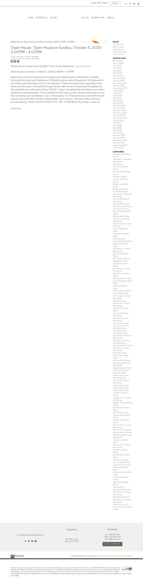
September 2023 (120, 145)
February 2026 (119, 78)
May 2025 (117, 98)
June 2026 (117, 68)
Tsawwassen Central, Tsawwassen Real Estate (122, 467)
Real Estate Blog (119, 52)
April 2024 (117, 130)
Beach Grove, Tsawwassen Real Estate (120, 166)
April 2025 (117, 101)
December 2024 (120, 110)
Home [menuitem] (30, 18)
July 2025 (117, 93)
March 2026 (118, 76)
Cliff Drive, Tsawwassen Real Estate (120, 229)
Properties (41, 18)
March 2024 (118, 133)
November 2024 (120, 113)
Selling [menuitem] (85, 18)
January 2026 (119, 81)
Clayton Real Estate (121, 216)
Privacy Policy (102, 556)
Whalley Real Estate (121, 497)
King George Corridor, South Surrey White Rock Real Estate (122, 370)
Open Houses (118, 49)
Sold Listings (118, 54)
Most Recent (118, 61)
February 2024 (119, 135)
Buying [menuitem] (53, 18)
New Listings (118, 47)
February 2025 (119, 105)
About (110, 18)
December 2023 (120, 140)
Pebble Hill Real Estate (122, 435)
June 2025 (117, 96)
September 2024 (120, 118)
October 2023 (119, 143)
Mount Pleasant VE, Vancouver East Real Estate (121, 415)
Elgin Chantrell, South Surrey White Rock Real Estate (122, 281)
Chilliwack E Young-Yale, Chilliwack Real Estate (121, 211)
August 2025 (118, 91)
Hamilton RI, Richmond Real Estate (28, 58)
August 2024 (118, 120)
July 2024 (117, 123)
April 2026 (117, 73)
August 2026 (118, 63)
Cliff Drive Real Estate (122, 224)
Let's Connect (112, 544)
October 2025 (119, 86)
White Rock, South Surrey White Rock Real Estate (122, 507)
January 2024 (119, 138)
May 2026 (117, 71)
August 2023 (118, 148)
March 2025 (118, 103)
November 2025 (120, 83)
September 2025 (120, 88)
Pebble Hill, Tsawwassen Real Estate (120, 440)
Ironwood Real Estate (122, 360)
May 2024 (117, 128)
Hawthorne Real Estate (122, 345)
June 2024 (117, 125)
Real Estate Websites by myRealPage (120, 556)
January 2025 (119, 108)
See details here (83, 66)
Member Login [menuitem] (97, 18)
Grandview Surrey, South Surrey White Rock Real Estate (121, 325)
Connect (115, 3)
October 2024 (119, 115)
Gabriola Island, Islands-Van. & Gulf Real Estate (121, 303)
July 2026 (117, 66)
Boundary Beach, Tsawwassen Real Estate (120, 179)
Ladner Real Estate (121, 390)
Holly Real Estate (120, 353)
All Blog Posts (118, 44)
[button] (126, 4)
